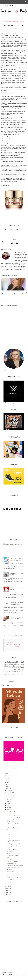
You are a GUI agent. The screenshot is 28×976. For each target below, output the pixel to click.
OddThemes (12, 974)
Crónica (6, 664)
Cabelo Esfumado (11, 811)
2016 (6, 888)
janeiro (9, 884)
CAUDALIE (19, 668)
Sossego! (9, 834)
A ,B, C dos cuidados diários (13, 824)
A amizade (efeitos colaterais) (14, 816)
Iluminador (9, 826)
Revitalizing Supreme (18, 21)
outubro (9, 795)
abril (8, 807)
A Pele (16, 666)
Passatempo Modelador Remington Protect (16, 603)
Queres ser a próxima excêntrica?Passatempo (16, 559)
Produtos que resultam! (12, 832)
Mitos (5, 685)
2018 (6, 788)
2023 (6, 778)
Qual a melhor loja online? (13, 818)
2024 (6, 776)
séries (12, 668)
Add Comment (14, 28)
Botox (5, 669)
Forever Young (10, 871)
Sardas (14, 674)
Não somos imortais (12, 814)
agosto (8, 799)
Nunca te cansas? (11, 836)
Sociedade (21, 664)
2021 (6, 782)
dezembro (9, 790)
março (8, 809)
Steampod (19, 674)
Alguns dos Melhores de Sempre (15, 865)
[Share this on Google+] (11, 229)
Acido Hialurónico (18, 671)
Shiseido (8, 666)
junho (8, 803)
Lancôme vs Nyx (11, 820)
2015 (6, 890)
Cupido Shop (16, 669)
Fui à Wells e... (10, 851)
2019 (6, 786)
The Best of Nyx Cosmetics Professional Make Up (13, 854)
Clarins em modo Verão (12, 830)
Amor (13, 664)
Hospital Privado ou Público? (14, 880)
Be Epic (8, 857)
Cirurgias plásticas (12, 673)
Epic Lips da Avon (11, 874)
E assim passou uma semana (14, 867)
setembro (9, 797)
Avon (22, 666)
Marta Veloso (10, 972)
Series (19, 673)
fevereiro (9, 882)
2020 (6, 784)
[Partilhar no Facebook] (23, 229)
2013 (6, 894)
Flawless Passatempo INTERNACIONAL (16, 618)
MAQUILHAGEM (11, 662)
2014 (6, 892)
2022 (6, 780)
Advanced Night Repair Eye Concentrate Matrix (13, 841)
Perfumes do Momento (12, 828)
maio (8, 805)
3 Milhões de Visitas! (12, 849)
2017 (6, 886)
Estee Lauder (9, 21)
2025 (6, 774)
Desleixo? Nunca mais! (12, 878)
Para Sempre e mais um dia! (14, 844)
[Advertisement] (14, 938)
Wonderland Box (11, 822)
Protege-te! (9, 838)
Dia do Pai (9, 859)
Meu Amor (9, 869)
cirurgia (5, 673)
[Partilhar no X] (5, 229)
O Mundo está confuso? (12, 861)
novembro (9, 793)
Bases (7, 668)
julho (8, 801)
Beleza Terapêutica (11, 863)
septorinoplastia (7, 671)
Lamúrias (9, 876)
